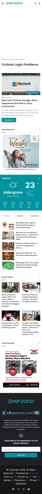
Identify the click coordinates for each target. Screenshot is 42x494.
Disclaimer (21, 483)
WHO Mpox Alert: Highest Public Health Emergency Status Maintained (25, 225)
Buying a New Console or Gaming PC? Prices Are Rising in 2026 (10, 325)
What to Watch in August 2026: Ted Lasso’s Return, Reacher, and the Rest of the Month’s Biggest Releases (11, 300)
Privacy (33, 480)
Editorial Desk (7, 97)
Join (35, 476)
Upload (7, 480)
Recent (20, 216)
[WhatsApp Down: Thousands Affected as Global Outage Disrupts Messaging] (8, 266)
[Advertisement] (21, 33)
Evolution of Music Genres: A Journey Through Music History (27, 245)
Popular (7, 216)
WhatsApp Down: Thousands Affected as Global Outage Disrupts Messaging (27, 265)
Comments (34, 216)
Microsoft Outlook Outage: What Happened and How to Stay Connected (19, 103)
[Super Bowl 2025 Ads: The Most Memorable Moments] (8, 256)
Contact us (22, 476)
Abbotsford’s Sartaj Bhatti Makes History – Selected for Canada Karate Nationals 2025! (27, 235)
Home (5, 59)
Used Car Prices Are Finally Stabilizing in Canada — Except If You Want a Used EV (30, 298)
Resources (20, 480)
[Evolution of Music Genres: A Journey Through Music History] (8, 246)
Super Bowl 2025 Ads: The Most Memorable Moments (26, 254)
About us (8, 476)
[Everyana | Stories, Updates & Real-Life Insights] (14, 3)
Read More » (8, 120)
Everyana (34, 473)
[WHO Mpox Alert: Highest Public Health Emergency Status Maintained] (8, 226)
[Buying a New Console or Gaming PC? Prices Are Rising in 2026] (11, 316)
